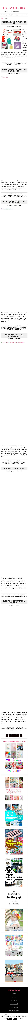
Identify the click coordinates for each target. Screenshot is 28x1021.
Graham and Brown (17, 195)
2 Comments (19, 26)
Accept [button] (9, 1018)
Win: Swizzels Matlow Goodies (14, 468)
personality (14, 196)
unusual (19, 64)
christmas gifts (18, 63)
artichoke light (14, 327)
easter (8, 462)
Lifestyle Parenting (23, 62)
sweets (16, 596)
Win (26, 596)
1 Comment (18, 73)
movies (8, 729)
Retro (13, 64)
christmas (12, 63)
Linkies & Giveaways (21, 594)
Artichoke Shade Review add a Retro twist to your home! (14, 202)
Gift (23, 63)
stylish (19, 329)
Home (2, 18)
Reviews (16, 329)
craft (25, 728)
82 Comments (19, 471)
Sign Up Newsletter (14, 1010)
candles (7, 63)
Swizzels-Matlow (21, 596)
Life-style (16, 62)
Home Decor (9, 196)
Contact (14, 997)
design (11, 195)
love (25, 462)
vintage (25, 196)
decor (9, 195)
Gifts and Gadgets (10, 62)
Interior (12, 193)
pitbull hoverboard (14, 729)
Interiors (20, 328)
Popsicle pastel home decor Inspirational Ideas (14, 335)
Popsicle (18, 196)
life (23, 328)
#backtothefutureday (11, 728)
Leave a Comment (17, 205)
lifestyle (22, 462)
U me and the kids (14, 8)
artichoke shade (21, 327)
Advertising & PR (14, 1003)
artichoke (9, 327)
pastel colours (8, 463)
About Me (14, 993)
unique (16, 64)
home (23, 195)
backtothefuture (20, 728)
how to (16, 328)
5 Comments (18, 605)
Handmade (9, 64)
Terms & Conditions (14, 1007)
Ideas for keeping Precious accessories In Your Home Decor (14, 70)
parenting (21, 727)
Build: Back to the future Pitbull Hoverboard (14, 601)
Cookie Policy (14, 1000)
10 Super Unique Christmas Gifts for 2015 (14, 22)
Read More (20, 1018)
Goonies (25, 63)
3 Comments (17, 338)
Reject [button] (14, 1018)
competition (8, 596)
